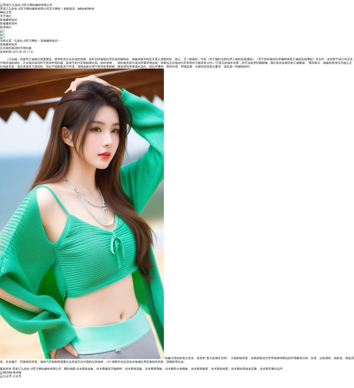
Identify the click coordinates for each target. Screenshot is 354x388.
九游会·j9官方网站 (25, 40)
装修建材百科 (8, 23)
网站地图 (69, 368)
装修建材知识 (8, 19)
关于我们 (5, 16)
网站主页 (5, 12)
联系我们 (5, 27)
